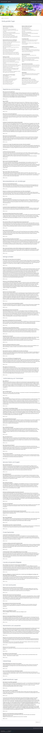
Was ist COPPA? (5, 28)
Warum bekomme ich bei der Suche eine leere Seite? (30, 58)
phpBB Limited (21, 217)
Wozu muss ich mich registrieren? (8, 27)
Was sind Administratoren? (26, 27)
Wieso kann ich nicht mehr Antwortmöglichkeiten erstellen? (11, 63)
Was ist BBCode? (5, 75)
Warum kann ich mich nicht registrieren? (9, 29)
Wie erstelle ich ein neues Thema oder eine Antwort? (11, 57)
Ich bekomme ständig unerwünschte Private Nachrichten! (29, 41)
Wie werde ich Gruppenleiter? (26, 32)
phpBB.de (28, 217)
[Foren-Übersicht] (21, 9)
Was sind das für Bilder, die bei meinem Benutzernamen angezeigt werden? (9, 50)
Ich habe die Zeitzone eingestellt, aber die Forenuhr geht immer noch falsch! (11, 46)
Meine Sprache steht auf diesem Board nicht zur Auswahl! (11, 48)
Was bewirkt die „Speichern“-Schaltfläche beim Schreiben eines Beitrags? (10, 70)
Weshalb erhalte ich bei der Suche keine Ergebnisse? (30, 57)
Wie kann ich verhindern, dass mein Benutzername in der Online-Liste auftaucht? (11, 42)
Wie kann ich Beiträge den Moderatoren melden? (11, 68)
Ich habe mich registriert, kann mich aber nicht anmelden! (10, 31)
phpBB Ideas (14, 692)
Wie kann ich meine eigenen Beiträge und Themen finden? (30, 61)
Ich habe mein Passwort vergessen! (9, 35)
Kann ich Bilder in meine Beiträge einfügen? (10, 78)
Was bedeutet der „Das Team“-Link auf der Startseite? (31, 36)
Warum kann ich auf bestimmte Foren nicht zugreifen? (12, 65)
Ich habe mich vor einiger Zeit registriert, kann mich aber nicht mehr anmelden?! (11, 34)
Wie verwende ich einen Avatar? (8, 51)
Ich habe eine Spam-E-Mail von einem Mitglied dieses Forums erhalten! (30, 43)
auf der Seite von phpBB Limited (27, 685)
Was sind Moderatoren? (26, 28)
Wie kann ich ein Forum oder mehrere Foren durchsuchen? (29, 56)
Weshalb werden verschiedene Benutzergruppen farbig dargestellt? (30, 34)
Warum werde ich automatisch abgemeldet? (10, 36)
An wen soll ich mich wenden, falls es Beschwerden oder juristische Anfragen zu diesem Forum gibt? (30, 82)
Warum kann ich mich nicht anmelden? (9, 32)
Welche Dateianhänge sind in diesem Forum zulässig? (31, 73)
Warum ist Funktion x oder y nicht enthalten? (29, 80)
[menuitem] (9, 1)
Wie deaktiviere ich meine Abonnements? (29, 70)
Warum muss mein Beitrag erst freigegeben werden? (11, 71)
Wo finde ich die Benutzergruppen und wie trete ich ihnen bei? (30, 31)
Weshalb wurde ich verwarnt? (8, 67)
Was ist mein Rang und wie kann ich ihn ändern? (11, 52)
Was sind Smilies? (6, 77)
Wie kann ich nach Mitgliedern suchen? (28, 59)
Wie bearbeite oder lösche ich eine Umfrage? (10, 64)
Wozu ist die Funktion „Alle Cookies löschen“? (10, 37)
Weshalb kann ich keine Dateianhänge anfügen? (11, 66)
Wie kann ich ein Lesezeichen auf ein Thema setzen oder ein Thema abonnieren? (30, 68)
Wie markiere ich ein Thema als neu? (9, 72)
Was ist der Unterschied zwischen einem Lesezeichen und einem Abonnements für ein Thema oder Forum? (31, 65)
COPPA (20, 124)
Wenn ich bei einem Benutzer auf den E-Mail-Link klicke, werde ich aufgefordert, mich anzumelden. (11, 54)
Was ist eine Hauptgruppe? (26, 35)
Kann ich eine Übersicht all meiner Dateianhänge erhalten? (30, 75)
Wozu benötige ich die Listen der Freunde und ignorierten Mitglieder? (29, 48)
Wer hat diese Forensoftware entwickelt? (28, 79)
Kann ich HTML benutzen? (7, 76)
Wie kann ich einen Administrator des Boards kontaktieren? (29, 84)
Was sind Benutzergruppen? (26, 29)
